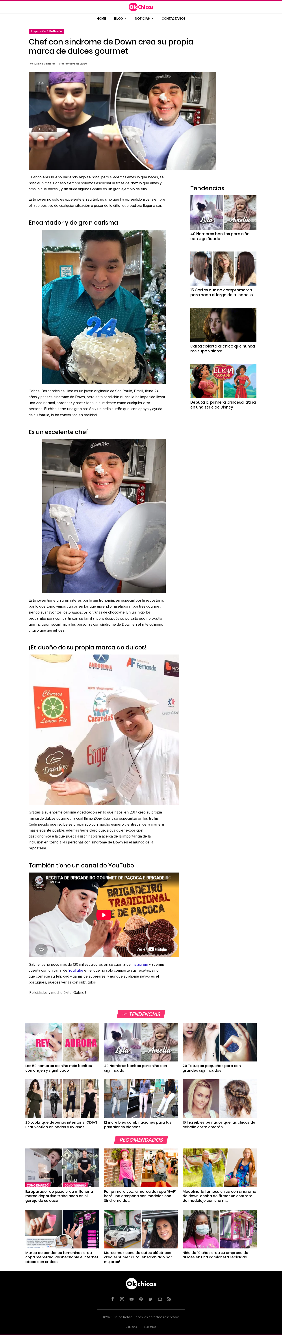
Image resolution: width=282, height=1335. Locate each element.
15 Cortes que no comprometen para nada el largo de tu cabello (221, 292)
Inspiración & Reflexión (46, 31)
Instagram (140, 965)
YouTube (75, 971)
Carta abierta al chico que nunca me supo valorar (222, 349)
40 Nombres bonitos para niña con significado (220, 236)
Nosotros (150, 1327)
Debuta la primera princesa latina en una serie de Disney (223, 405)
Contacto (131, 1327)
